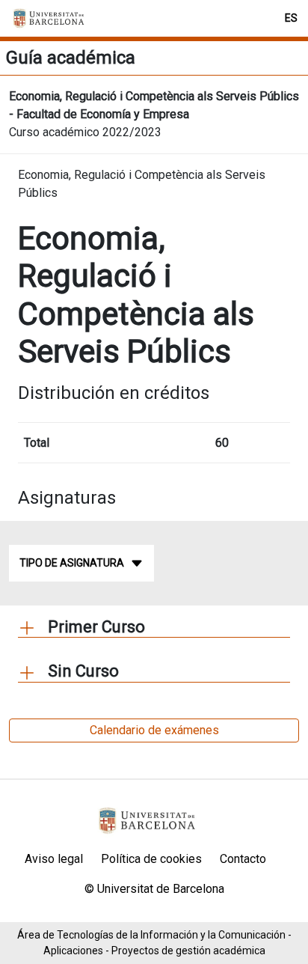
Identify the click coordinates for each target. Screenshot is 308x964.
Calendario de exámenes (154, 730)
